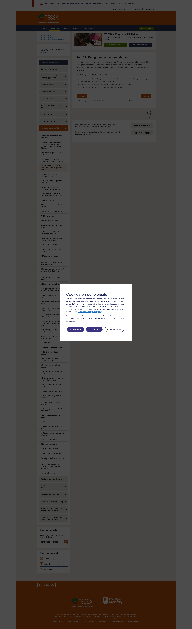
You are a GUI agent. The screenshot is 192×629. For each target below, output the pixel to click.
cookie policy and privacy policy (90, 312)
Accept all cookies (75, 329)
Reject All (94, 329)
